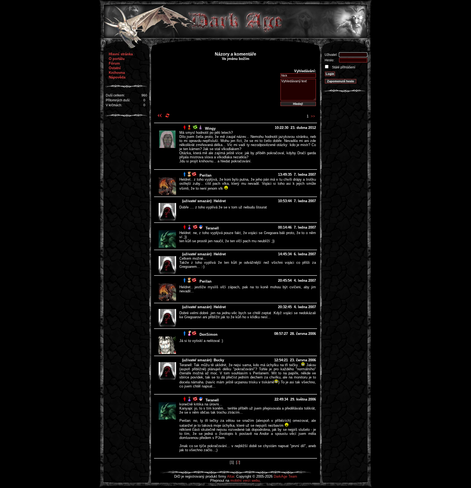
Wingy (210, 128)
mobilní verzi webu (245, 480)
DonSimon (209, 334)
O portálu (117, 59)
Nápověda (117, 77)
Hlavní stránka (121, 54)
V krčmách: (114, 105)
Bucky (219, 360)
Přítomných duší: (118, 100)
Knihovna (117, 73)
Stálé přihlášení (343, 67)
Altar (230, 476)
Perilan (206, 175)
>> (313, 116)
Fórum (114, 63)
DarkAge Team (285, 476)
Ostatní (115, 68)
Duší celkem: (115, 95)
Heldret (220, 201)
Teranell (212, 228)
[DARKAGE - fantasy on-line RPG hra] (235, 37)
